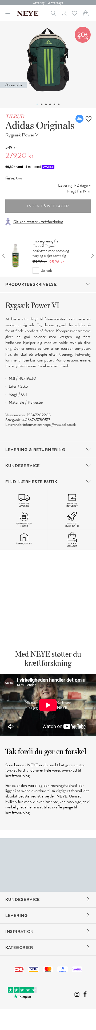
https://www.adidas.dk (59, 424)
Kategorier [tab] (19, 947)
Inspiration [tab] (19, 931)
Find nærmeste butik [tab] (31, 481)
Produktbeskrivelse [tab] (31, 284)
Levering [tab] (16, 915)
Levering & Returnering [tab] (35, 449)
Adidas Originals (39, 125)
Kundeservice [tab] (22, 465)
